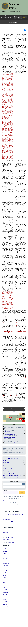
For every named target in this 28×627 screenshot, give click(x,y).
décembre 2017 (6, 606)
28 (17, 421)
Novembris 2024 (14, 408)
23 (23, 419)
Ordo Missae (9, 535)
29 (20, 421)
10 (4, 417)
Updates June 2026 (6, 519)
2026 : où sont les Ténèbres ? (8, 524)
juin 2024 (4, 577)
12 (10, 417)
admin (4, 531)
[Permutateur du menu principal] (25, 7)
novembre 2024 (6, 572)
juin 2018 (4, 597)
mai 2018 (4, 599)
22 (20, 419)
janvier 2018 (5, 604)
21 (17, 419)
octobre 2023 (5, 587)
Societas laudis (14, 6)
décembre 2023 (6, 585)
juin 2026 (4, 553)
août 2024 (5, 575)
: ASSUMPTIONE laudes (9, 473)
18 (7, 419)
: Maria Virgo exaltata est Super (12, 475)
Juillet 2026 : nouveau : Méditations (10, 516)
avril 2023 (5, 589)
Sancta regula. (7, 431)
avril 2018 (5, 601)
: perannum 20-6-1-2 (11, 458)
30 (23, 421)
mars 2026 (5, 556)
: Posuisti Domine (8, 468)
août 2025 (5, 568)
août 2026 (5, 548)
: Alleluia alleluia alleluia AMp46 (11, 466)
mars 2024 (5, 582)
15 (20, 417)
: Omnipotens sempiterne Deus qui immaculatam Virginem (10, 471)
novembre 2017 (6, 609)
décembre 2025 (6, 560)
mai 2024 (4, 580)
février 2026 (5, 558)
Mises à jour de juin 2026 (8, 521)
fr (23, 17)
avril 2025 (5, 570)
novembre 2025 (6, 563)
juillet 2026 (5, 551)
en (25, 17)
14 (17, 417)
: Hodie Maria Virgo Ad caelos (12, 477)
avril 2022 (5, 594)
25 (7, 421)
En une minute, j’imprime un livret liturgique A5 (13, 514)
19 (10, 419)
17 (4, 419)
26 (10, 421)
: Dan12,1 (5, 460)
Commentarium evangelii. (9, 434)
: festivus (6, 462)
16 (23, 417)
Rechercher (5, 490)
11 (7, 417)
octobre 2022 (5, 592)
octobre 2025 (5, 565)
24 (4, 421)
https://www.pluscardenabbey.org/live (11, 500)
